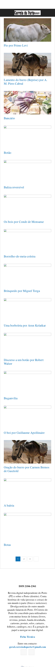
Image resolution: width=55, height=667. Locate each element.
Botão (7, 153)
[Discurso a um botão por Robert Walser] (27, 344)
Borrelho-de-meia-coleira (19, 256)
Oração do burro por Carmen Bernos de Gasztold (26, 469)
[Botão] (27, 137)
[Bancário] (27, 102)
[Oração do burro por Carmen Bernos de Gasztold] (27, 452)
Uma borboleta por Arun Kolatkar (25, 325)
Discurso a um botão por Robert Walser (24, 362)
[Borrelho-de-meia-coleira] (27, 241)
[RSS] (31, 652)
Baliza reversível (14, 187)
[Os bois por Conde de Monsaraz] (27, 206)
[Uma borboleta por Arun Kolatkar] (27, 310)
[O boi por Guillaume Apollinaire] (27, 417)
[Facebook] (24, 652)
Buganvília (10, 398)
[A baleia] (27, 490)
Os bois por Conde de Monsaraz (24, 222)
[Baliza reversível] (27, 172)
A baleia (9, 505)
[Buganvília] (27, 382)
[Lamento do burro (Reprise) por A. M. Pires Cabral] (27, 64)
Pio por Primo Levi (16, 45)
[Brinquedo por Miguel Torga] (27, 275)
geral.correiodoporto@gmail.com (27, 647)
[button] (49, 13)
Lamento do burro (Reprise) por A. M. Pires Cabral (25, 82)
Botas (7, 545)
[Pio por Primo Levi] (27, 30)
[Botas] (27, 527)
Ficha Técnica (27, 637)
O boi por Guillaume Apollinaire (24, 433)
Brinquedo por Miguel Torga (22, 291)
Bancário (9, 118)
